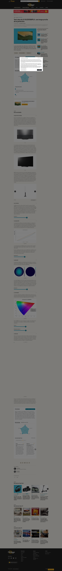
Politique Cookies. (39, 64)
